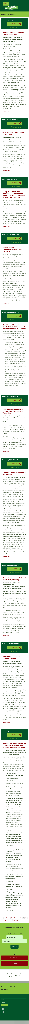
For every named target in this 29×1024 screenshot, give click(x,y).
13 (23, 918)
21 (14, 920)
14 (26, 918)
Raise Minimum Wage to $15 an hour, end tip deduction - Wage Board (14, 411)
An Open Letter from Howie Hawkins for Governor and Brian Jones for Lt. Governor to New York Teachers (14, 194)
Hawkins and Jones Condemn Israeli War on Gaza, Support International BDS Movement (14, 327)
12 (20, 918)
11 (17, 918)
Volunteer (14, 958)
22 (17, 920)
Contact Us (4, 1005)
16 (5, 920)
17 (8, 920)
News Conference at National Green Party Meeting (14, 579)
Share (14, 23)
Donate (14, 963)
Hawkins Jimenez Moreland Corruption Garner (13, 33)
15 (2, 920)
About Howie (4, 997)
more (5, 3)
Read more (6, 111)
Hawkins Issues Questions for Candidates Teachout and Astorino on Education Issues (14, 745)
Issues (2, 999)
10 (14, 918)
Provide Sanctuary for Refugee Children (11, 657)
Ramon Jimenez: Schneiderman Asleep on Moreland (12, 249)
